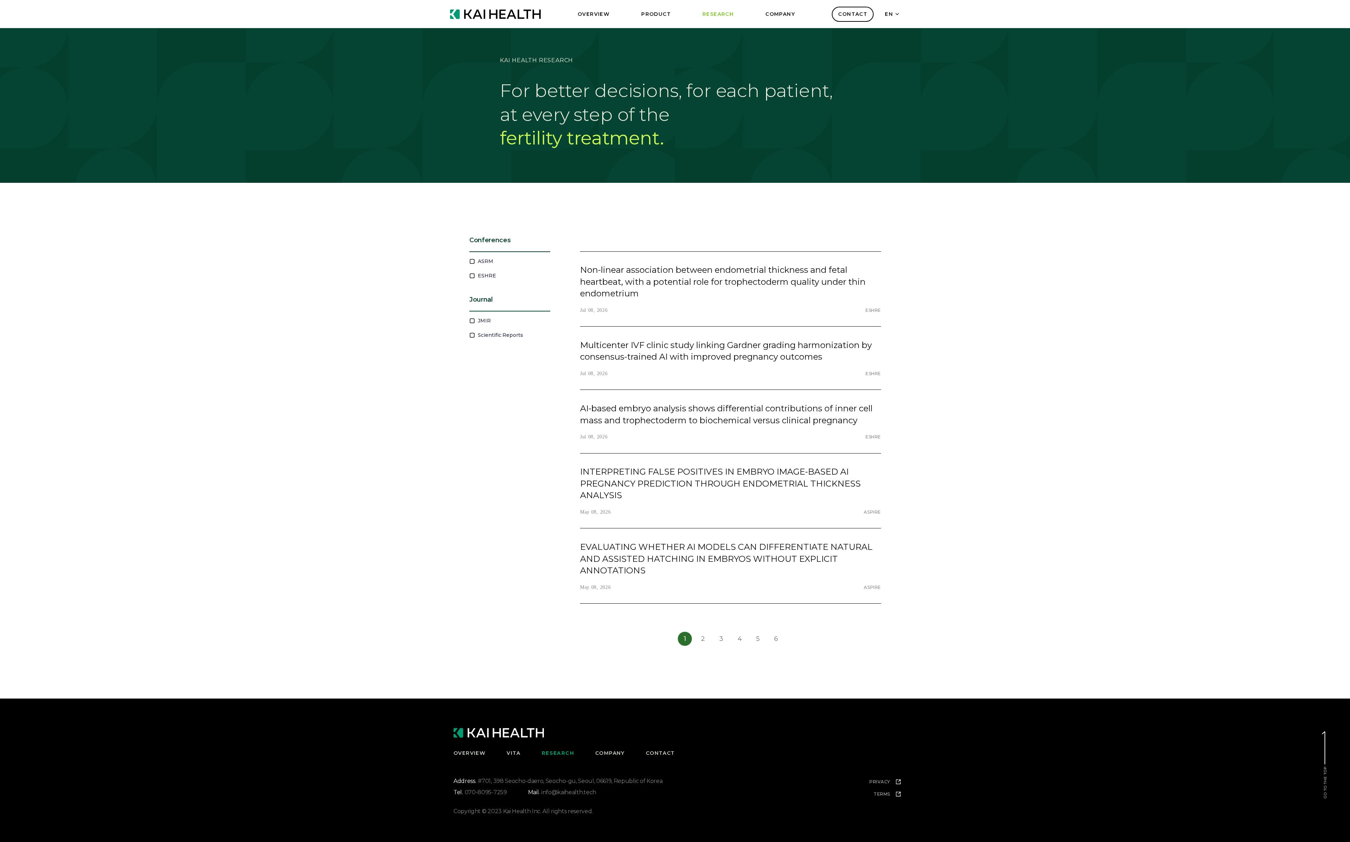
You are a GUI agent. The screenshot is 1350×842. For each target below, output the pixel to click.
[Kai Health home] (495, 14)
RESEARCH (558, 753)
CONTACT (852, 14)
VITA (514, 753)
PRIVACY (879, 781)
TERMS (882, 794)
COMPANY (610, 753)
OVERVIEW (470, 753)
